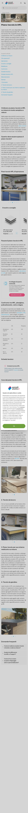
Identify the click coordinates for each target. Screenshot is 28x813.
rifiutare (22, 407)
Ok (14, 426)
